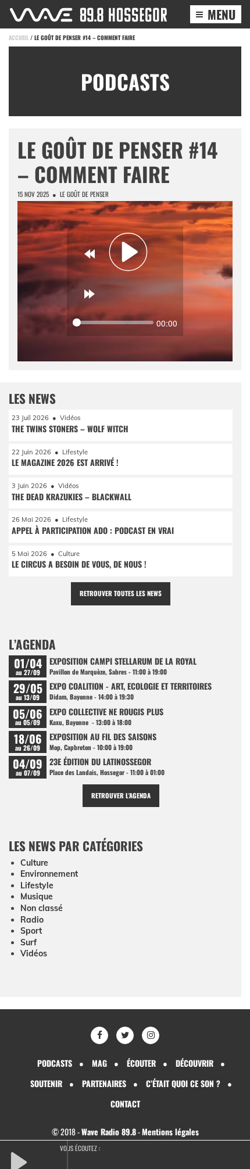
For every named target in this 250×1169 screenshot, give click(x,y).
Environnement (49, 874)
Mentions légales (170, 1131)
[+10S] (89, 294)
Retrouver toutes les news (121, 593)
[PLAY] (38, 1161)
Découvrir (194, 1063)
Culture (34, 863)
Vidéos (33, 953)
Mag (99, 1063)
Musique (36, 896)
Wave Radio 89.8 (108, 1131)
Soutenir (46, 1083)
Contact (125, 1104)
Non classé (41, 908)
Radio (32, 920)
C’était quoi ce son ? (183, 1083)
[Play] (128, 251)
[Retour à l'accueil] (88, 15)
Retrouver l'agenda (121, 795)
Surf (28, 942)
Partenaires (104, 1083)
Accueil (18, 37)
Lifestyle (36, 885)
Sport (31, 931)
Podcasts (54, 1063)
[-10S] (89, 254)
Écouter (141, 1063)
